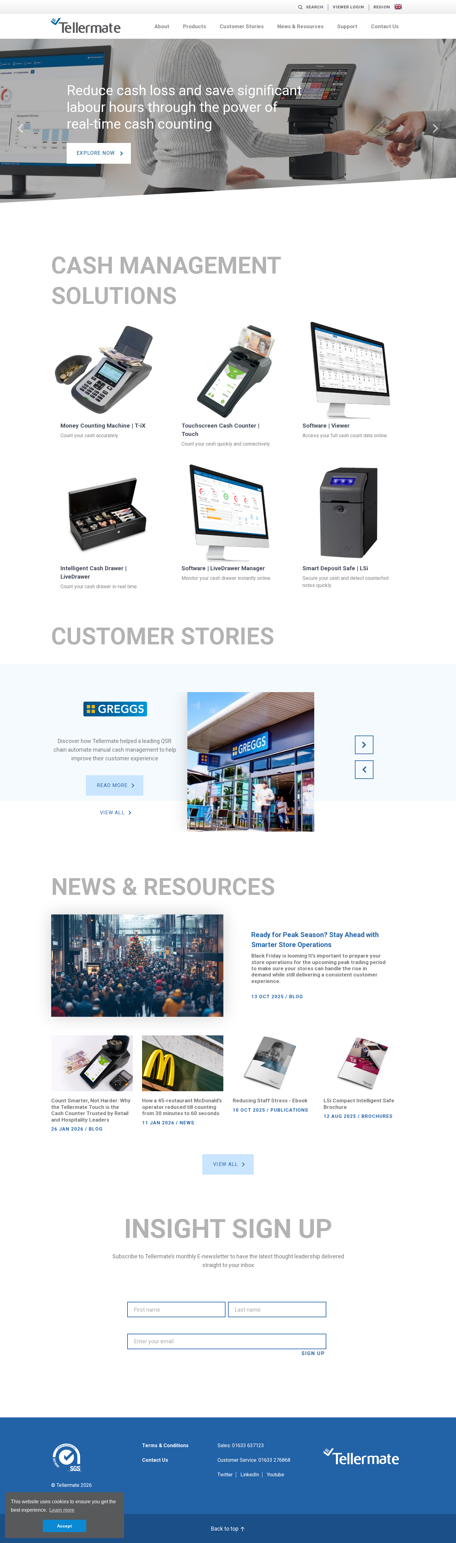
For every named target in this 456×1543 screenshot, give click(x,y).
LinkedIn (249, 1475)
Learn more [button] (61, 1510)
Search (315, 7)
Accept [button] (64, 1525)
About (161, 26)
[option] (228, 138)
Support (347, 26)
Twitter (225, 1475)
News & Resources (300, 26)
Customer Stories (242, 26)
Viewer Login (348, 7)
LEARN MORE (94, 172)
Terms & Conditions (165, 1445)
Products (194, 26)
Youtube (275, 1475)
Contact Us (385, 26)
